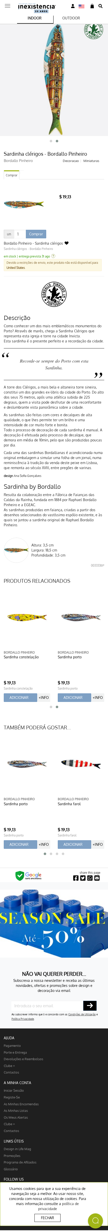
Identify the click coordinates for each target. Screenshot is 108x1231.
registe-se (12, 1097)
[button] (51, 141)
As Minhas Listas (16, 1110)
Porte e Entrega (15, 1052)
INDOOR (34, 18)
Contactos (11, 1072)
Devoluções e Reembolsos (23, 1059)
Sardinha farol (69, 804)
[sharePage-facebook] (75, 878)
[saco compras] (92, 6)
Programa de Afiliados (20, 1162)
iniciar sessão (14, 1090)
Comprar (11, 175)
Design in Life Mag (17, 1149)
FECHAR (47, 1218)
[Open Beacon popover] (95, 1220)
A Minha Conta (17, 1083)
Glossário (11, 1169)
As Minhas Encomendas (21, 1104)
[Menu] (7, 4)
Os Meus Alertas (16, 1117)
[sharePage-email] (96, 878)
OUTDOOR (71, 18)
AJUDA (9, 1038)
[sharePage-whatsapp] (89, 878)
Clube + (9, 1065)
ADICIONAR (19, 697)
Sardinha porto (70, 657)
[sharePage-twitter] (82, 878)
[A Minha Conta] (73, 6)
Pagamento (12, 1045)
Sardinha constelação (21, 657)
